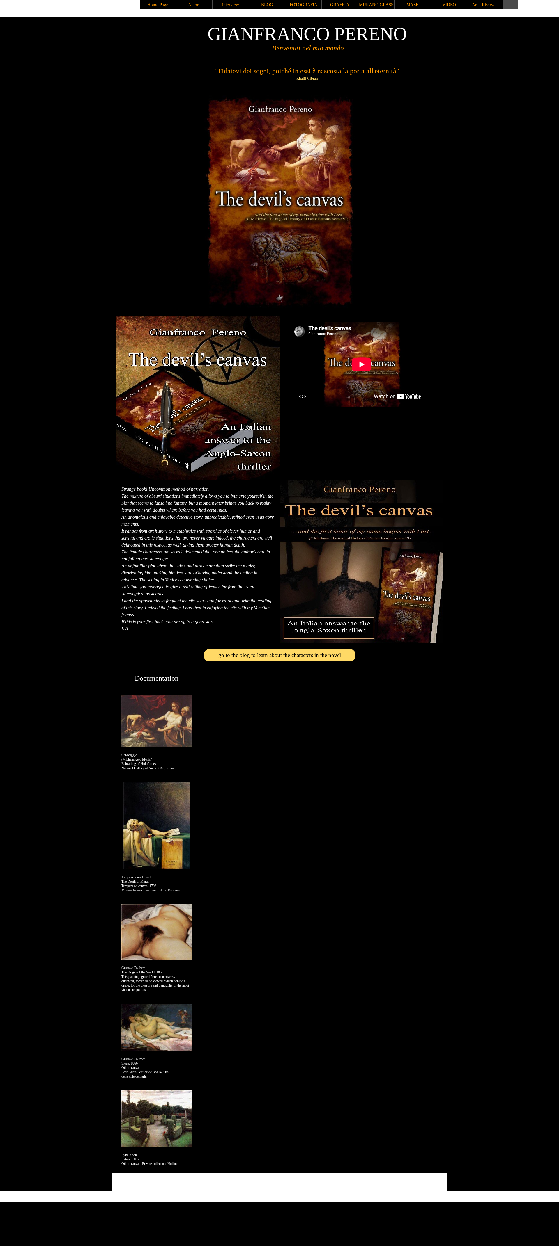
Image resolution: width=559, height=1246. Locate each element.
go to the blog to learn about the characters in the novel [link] (279, 655)
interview (230, 4)
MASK (412, 4)
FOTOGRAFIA (303, 4)
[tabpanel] (197, 559)
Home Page (157, 4)
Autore (194, 4)
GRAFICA (339, 4)
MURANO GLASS (376, 4)
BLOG (267, 4)
